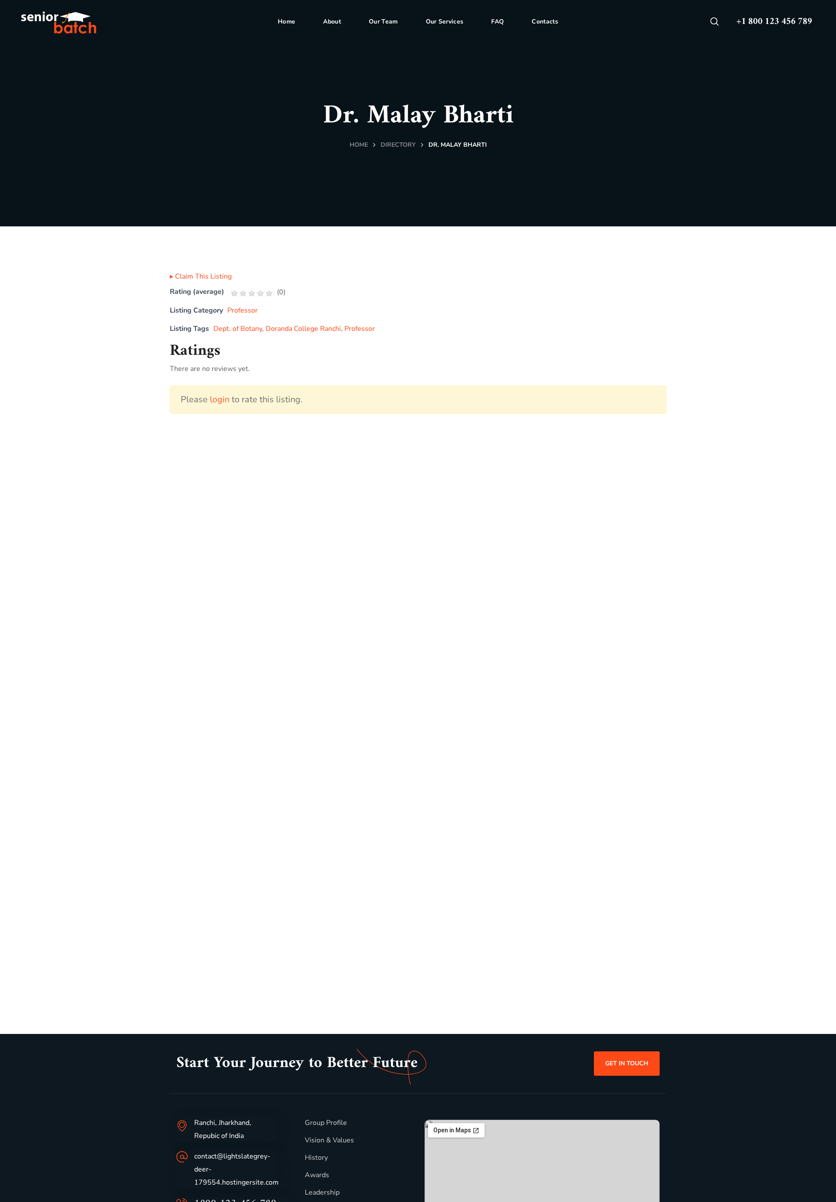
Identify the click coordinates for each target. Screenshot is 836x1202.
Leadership (322, 1192)
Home (359, 145)
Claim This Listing (201, 276)
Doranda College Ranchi (303, 328)
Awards (317, 1175)
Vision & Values (329, 1140)
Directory (398, 145)
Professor (242, 310)
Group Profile (326, 1123)
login (219, 399)
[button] (714, 22)
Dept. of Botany (237, 328)
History (316, 1157)
